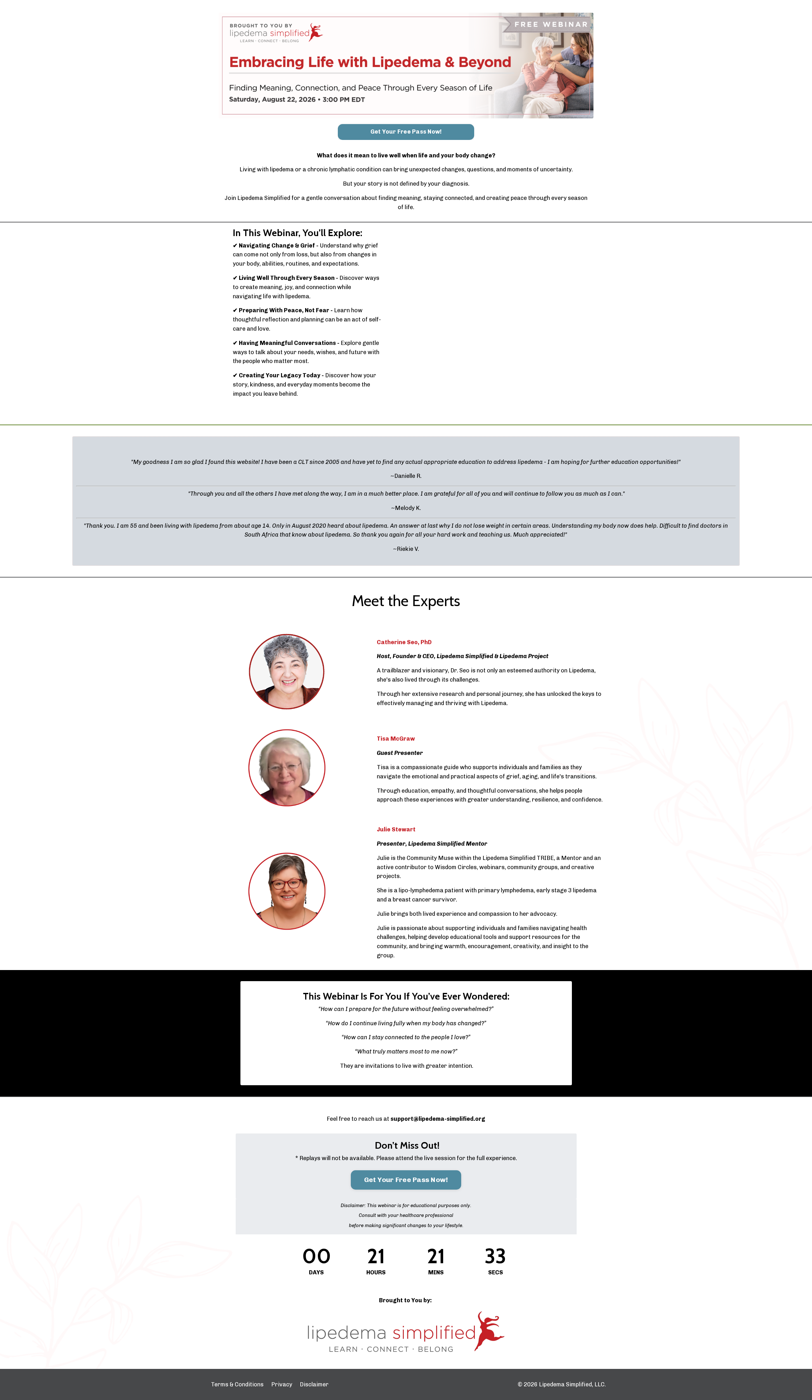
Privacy (281, 1384)
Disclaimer (314, 1384)
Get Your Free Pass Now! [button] (406, 131)
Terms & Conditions (237, 1384)
